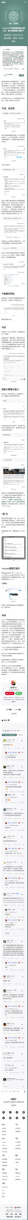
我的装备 (4, 1159)
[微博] (10, 1112)
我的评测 (4, 1162)
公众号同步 (8, 38)
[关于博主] (13, 682)
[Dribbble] (23, 1112)
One (5, 573)
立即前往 (4, 583)
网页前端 (17, 1148)
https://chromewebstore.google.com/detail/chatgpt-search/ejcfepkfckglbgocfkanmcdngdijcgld (13, 900)
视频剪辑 (4, 1165)
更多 (3, 1196)
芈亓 (3, 1193)
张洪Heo (14, 701)
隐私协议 (17, 1173)
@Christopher (16, 1008)
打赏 (16, 1214)
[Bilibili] (17, 1118)
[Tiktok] (23, 1118)
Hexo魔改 (18, 1142)
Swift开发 (18, 1145)
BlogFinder (5, 1176)
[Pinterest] (10, 1118)
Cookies (17, 1176)
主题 (20, 1214)
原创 (10, 23)
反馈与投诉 (13, 713)
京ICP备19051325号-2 (9, 1211)
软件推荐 (16, 23)
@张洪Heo (15, 797)
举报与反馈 (9, 1216)
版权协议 (17, 1179)
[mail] (3, 1112)
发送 (23, 69)
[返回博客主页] (3, 2)
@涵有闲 (15, 1040)
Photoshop (4, 1151)
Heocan (4, 1142)
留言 (7, 1214)
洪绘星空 (4, 1173)
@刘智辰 (15, 1068)
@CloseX (15, 912)
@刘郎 (14, 965)
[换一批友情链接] (6, 1183)
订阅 (20, 693)
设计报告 (17, 1128)
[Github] (3, 1118)
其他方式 (20, 734)
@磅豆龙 (15, 784)
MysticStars (5, 1187)
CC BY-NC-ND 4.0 (7, 699)
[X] (17, 1112)
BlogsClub (4, 1179)
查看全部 (13, 1105)
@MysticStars (16, 880)
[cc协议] (18, 1217)
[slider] (25, 731)
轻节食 (4, 1131)
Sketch (4, 1145)
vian (3, 1190)
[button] (24, 2)
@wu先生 (15, 851)
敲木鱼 (4, 1128)
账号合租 (17, 1159)
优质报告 (17, 1131)
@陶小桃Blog (16, 825)
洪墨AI (17, 1162)
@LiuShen (15, 755)
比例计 (4, 1134)
